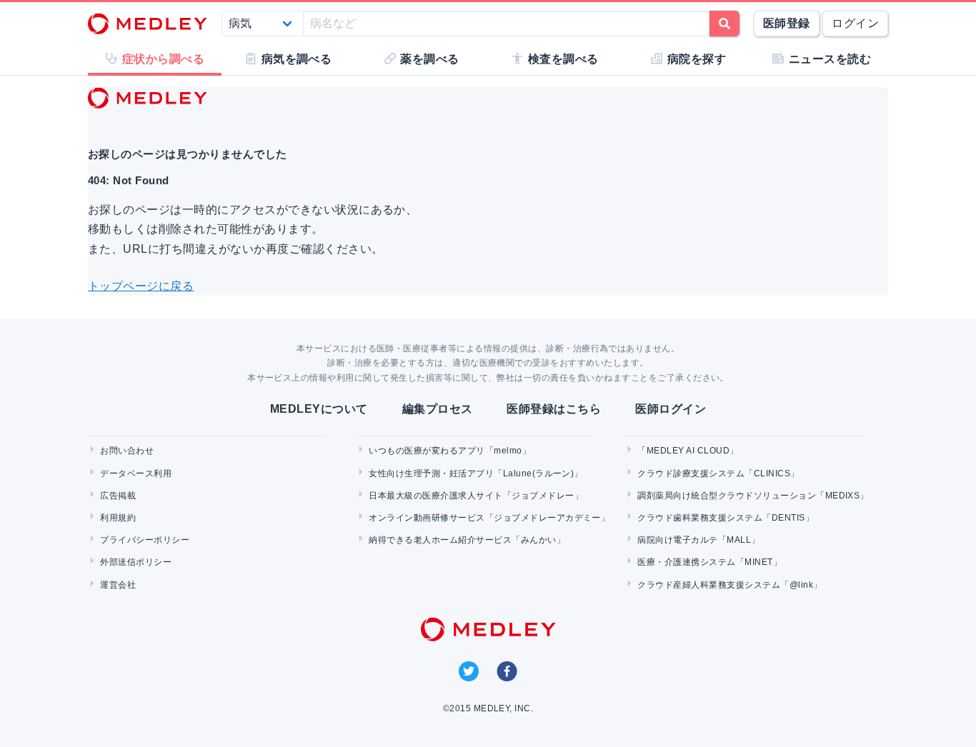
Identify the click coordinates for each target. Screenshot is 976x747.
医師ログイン (670, 409)
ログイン (855, 23)
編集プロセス (437, 409)
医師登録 (786, 23)
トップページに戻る (141, 286)
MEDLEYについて (319, 409)
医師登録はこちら (554, 409)
